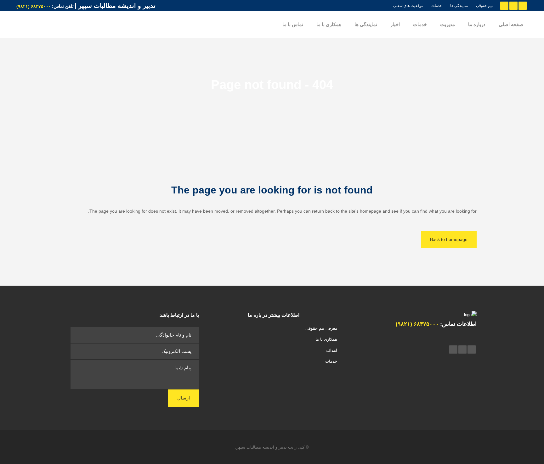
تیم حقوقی (484, 5)
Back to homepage (449, 239)
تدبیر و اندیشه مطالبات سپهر (261, 447)
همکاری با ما (326, 339)
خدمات (436, 5)
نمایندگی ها (459, 5)
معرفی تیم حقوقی (321, 328)
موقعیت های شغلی (408, 5)
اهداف (331, 350)
